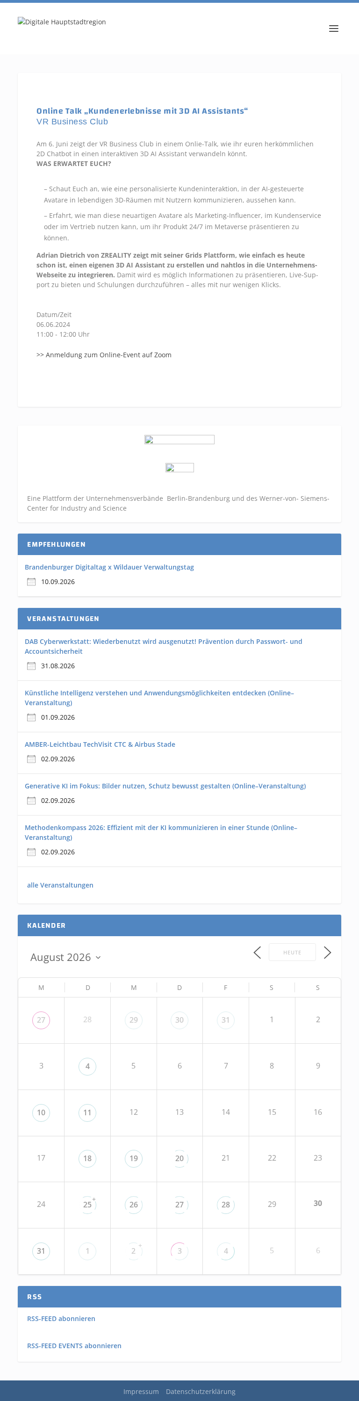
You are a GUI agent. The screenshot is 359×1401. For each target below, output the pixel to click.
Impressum (141, 1391)
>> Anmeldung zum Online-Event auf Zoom (104, 354)
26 (133, 1204)
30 (179, 1020)
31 (226, 1020)
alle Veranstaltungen (60, 885)
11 (87, 1112)
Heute (292, 952)
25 (87, 1204)
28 (226, 1204)
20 (179, 1158)
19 (133, 1158)
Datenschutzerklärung (201, 1391)
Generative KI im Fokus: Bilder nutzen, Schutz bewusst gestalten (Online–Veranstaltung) (165, 785)
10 (41, 1112)
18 (87, 1158)
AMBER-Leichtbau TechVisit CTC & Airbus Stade (100, 744)
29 (133, 1020)
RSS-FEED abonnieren (61, 1318)
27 (41, 1020)
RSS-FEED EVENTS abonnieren (74, 1345)
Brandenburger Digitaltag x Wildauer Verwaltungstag (109, 567)
